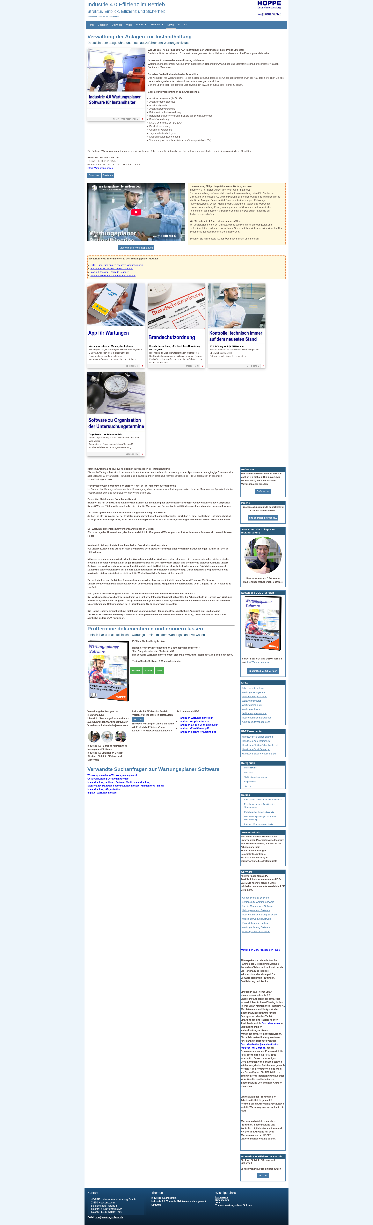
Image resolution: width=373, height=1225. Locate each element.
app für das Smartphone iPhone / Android (111, 268)
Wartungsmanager (251, 701)
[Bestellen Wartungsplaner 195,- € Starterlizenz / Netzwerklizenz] (94, 742)
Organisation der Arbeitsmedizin (105, 434)
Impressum (221, 1197)
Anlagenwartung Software (255, 897)
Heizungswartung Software (256, 910)
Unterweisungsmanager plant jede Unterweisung (260, 818)
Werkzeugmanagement (112, 775)
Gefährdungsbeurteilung (254, 713)
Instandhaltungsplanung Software (259, 914)
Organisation (250, 781)
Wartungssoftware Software (256, 931)
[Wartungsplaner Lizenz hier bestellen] (108, 702)
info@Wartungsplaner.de (258, 662)
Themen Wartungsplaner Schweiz (233, 1205)
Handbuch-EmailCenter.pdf (194, 728)
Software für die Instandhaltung (118, 782)
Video (129, 24)
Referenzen (263, 491)
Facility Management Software (257, 906)
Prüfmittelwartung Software (256, 923)
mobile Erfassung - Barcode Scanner (109, 272)
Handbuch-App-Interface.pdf (194, 721)
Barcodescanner (271, 1023)
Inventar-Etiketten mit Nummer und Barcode (113, 275)
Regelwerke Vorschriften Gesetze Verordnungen (259, 806)
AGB (218, 1202)
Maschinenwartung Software (256, 919)
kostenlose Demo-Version (263, 671)
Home (91, 24)
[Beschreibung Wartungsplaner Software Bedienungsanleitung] (107, 742)
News (170, 24)
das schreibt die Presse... (263, 518)
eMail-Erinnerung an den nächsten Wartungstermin (116, 265)
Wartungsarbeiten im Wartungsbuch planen (111, 346)
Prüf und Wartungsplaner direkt (258, 824)
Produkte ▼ (157, 24)
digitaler (102, 792)
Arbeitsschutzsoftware (253, 688)
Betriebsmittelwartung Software (258, 902)
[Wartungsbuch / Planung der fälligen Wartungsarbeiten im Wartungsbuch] (116, 343)
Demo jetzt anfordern (125, 119)
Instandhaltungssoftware (254, 696)
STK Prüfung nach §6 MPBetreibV (227, 346)
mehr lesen (132, 366)
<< (178, 24)
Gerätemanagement (108, 778)
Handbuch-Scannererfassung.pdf (197, 732)
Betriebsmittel (250, 768)
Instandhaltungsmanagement (257, 717)
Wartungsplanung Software (256, 927)
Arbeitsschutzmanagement (256, 722)
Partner (148, 670)
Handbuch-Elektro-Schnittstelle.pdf (198, 725)
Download (117, 24)
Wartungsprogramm (252, 705)
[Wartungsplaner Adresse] (116, 1214)
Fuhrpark (248, 772)
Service (247, 786)
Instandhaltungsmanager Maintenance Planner (125, 785)
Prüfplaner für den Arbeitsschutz (259, 812)
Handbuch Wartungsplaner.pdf (196, 718)
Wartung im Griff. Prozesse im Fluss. (260, 950)
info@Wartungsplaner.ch (100, 168)
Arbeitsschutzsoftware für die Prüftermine (263, 799)
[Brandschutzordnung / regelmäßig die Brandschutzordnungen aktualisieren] (176, 343)
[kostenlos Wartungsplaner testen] (263, 651)
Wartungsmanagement (253, 692)
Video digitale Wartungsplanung (136, 247)
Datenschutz (222, 1200)
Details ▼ (141, 24)
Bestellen (103, 24)
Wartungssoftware (251, 709)
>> (185, 24)
